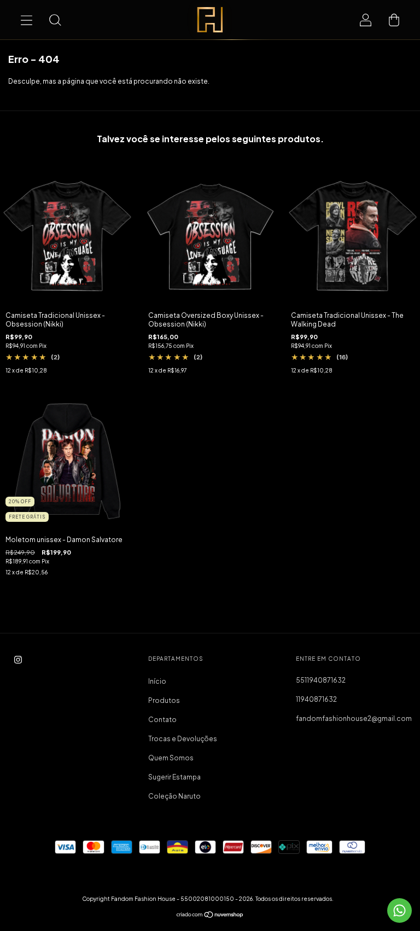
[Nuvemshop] (210, 916)
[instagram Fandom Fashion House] (18, 659)
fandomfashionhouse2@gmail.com (354, 718)
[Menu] (26, 20)
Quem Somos (171, 758)
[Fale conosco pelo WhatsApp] (399, 910)
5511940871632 (321, 680)
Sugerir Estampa (174, 777)
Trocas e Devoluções (182, 739)
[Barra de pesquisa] (55, 20)
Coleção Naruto (174, 796)
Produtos (164, 700)
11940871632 (316, 699)
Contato (162, 719)
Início (157, 681)
